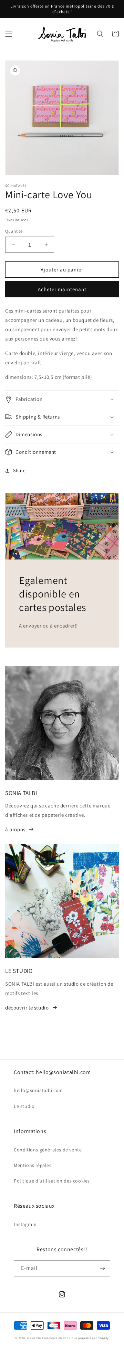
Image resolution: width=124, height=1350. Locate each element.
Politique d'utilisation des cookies (52, 1181)
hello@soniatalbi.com (38, 1090)
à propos (15, 829)
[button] (8, 33)
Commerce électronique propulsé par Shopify (75, 1338)
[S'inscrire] (102, 1268)
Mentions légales (33, 1165)
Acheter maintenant (62, 289)
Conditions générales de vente (48, 1150)
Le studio (24, 1106)
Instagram (25, 1224)
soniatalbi (34, 1338)
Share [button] (19, 470)
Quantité (13, 231)
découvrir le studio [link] (27, 1007)
